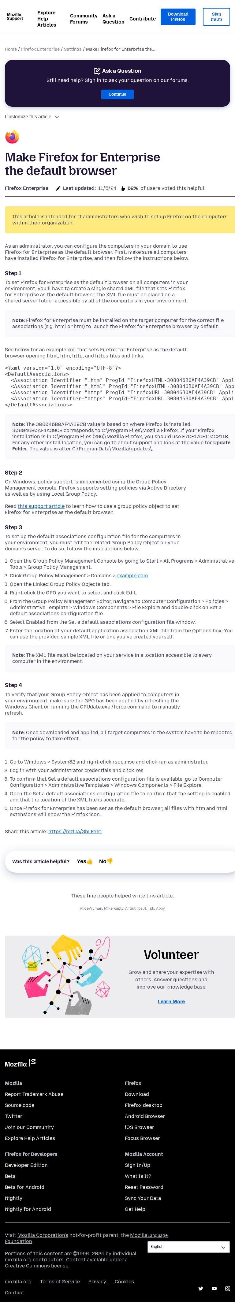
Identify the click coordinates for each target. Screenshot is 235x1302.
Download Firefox (178, 17)
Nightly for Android (28, 1209)
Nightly (13, 1198)
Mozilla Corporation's (42, 1235)
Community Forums (84, 19)
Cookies (124, 1282)
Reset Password (144, 1187)
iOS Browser (139, 1127)
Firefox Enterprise (40, 49)
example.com (132, 576)
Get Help (135, 1209)
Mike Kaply (113, 908)
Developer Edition (26, 1165)
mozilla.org (18, 1282)
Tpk (151, 908)
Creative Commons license (36, 1266)
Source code (19, 1105)
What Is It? (138, 1176)
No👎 (106, 861)
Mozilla (20, 1064)
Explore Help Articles (46, 19)
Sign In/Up (216, 17)
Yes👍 (85, 861)
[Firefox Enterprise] (12, 137)
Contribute (142, 19)
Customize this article (28, 116)
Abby (160, 908)
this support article (41, 506)
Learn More (171, 1001)
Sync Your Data (143, 1198)
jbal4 (141, 908)
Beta (10, 1176)
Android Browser (145, 1116)
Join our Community (29, 1127)
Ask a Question (114, 19)
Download (137, 1094)
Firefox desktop (143, 1105)
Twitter (13, 1116)
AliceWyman (91, 908)
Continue (117, 94)
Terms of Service (60, 1282)
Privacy (97, 1282)
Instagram (227, 1288)
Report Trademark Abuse (34, 1094)
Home (11, 49)
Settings (73, 49)
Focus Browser (142, 1138)
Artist (130, 908)
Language (157, 1235)
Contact (14, 1293)
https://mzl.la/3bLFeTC (75, 831)
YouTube (214, 1288)
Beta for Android (24, 1187)
